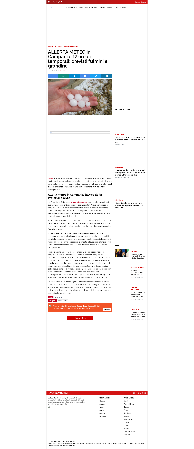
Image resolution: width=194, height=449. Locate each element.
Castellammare (128, 419)
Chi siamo (102, 401)
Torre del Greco (129, 404)
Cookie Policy (103, 416)
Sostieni (137, 2)
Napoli (51, 178)
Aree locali (83, 8)
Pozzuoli (126, 425)
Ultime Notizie (71, 46)
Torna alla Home (80, 318)
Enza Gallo (120, 144)
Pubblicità (102, 413)
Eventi (109, 8)
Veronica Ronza (137, 277)
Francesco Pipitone (123, 177)
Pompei (126, 422)
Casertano (127, 434)
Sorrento (126, 428)
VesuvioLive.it (55, 46)
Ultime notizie (71, 8)
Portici (126, 410)
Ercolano (126, 407)
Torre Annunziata (129, 431)
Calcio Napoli (120, 8)
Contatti (143, 2)
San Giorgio (127, 413)
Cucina (102, 8)
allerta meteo (59, 297)
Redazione (62, 71)
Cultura (94, 8)
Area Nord (127, 416)
